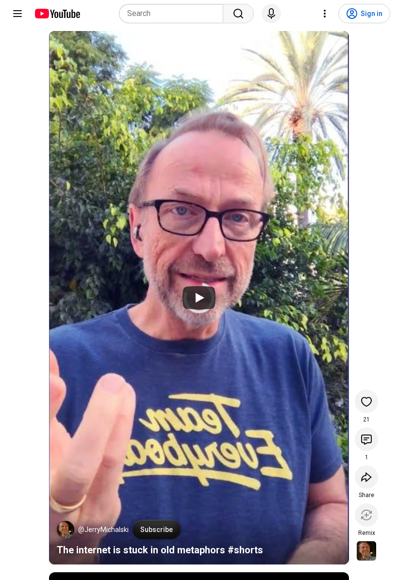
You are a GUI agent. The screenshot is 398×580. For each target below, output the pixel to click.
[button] (65, 529)
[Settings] (325, 13)
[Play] (199, 297)
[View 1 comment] (366, 439)
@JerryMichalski (103, 529)
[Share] (366, 477)
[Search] (238, 13)
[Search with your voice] (271, 13)
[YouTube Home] (57, 13)
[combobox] (174, 13)
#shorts (245, 550)
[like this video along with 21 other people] (366, 401)
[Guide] (17, 13)
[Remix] (366, 515)
